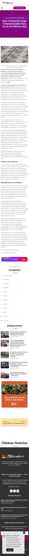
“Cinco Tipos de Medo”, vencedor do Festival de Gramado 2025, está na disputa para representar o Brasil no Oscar (18, 343)
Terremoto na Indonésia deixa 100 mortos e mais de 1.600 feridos (18, 374)
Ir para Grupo (19, 8)
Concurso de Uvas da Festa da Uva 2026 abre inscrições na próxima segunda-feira (14, 515)
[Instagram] (14, 490)
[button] (2, 8)
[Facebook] (11, 490)
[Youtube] (17, 490)
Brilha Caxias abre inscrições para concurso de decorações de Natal (14, 500)
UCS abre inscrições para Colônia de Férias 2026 (14, 508)
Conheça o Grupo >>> (14, 486)
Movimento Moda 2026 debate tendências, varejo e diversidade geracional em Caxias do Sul (19, 364)
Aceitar (10, 550)
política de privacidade (13, 546)
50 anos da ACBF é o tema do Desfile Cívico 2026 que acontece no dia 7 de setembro (19, 354)
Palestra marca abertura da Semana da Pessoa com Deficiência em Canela (18, 333)
